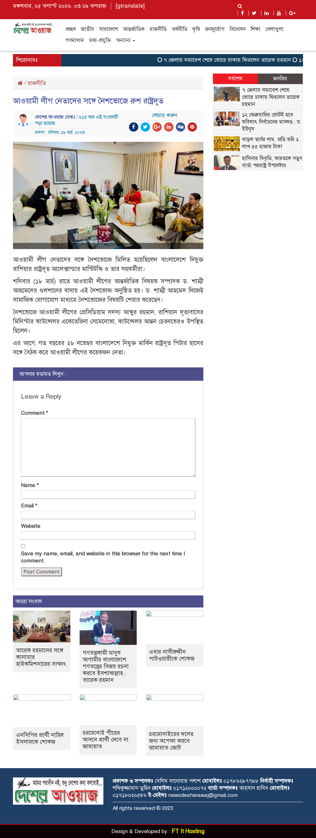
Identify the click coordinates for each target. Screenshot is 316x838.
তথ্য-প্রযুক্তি (100, 40)
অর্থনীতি (179, 29)
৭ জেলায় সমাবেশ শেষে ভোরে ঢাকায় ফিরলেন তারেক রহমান (218, 60)
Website (30, 526)
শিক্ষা (255, 29)
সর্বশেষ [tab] (235, 78)
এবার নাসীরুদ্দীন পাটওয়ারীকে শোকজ (171, 655)
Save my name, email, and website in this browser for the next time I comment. (103, 557)
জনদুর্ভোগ (215, 29)
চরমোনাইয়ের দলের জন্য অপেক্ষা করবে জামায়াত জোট (171, 740)
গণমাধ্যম (74, 40)
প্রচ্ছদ (70, 29)
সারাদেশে (108, 29)
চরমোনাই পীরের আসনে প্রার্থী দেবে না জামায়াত (105, 739)
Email (29, 505)
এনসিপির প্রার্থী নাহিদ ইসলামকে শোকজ (40, 738)
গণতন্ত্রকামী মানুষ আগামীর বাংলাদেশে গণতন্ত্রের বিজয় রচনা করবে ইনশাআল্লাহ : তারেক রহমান (106, 666)
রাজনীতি (158, 29)
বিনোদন (238, 29)
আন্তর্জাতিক (134, 29)
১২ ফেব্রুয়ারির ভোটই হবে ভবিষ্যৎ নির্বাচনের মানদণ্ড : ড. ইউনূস (271, 122)
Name (30, 485)
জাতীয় (87, 29)
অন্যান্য (124, 40)
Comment (34, 413)
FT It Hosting (188, 831)
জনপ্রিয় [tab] (280, 78)
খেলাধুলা (274, 29)
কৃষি (196, 29)
